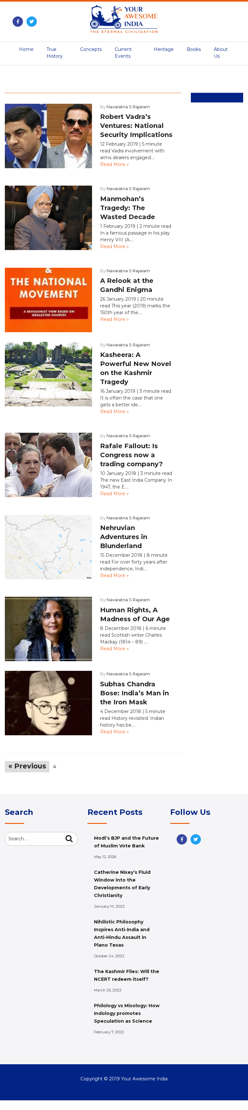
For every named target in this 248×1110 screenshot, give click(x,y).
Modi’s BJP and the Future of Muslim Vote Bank (126, 842)
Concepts (91, 49)
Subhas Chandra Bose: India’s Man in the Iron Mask (134, 693)
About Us (221, 52)
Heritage (164, 49)
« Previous (27, 766)
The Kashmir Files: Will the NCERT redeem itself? (126, 975)
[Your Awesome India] (124, 18)
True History (54, 52)
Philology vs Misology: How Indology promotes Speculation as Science (127, 1013)
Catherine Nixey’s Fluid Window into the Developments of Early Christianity (122, 883)
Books (194, 49)
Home (26, 49)
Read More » (114, 164)
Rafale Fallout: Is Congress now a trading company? (131, 455)
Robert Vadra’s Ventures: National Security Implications (136, 126)
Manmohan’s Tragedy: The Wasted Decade (127, 208)
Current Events (123, 52)
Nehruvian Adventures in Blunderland (123, 537)
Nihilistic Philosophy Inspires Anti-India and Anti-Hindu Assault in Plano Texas (122, 933)
